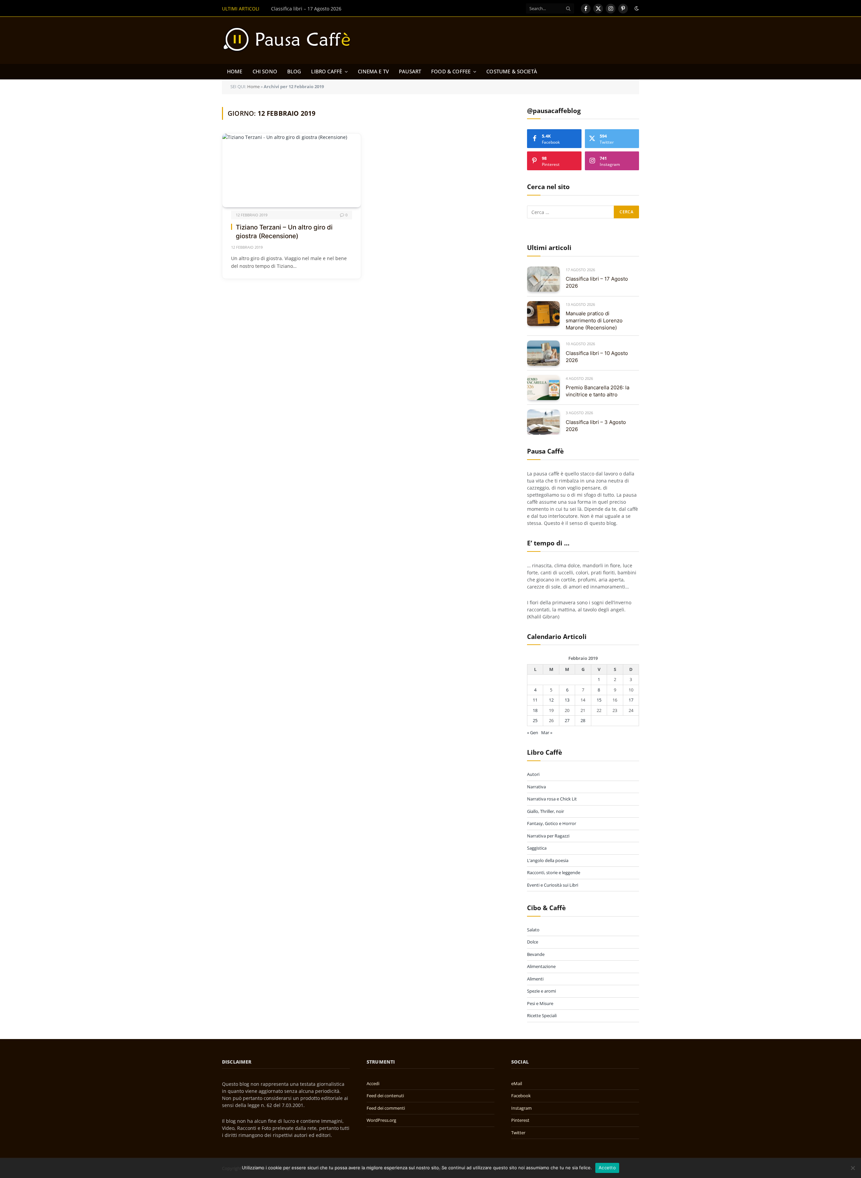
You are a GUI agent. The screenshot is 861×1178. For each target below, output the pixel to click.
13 (567, 700)
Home (234, 71)
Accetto (607, 1167)
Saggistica (537, 848)
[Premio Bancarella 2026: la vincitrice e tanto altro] (543, 387)
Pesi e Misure (540, 1003)
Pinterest (520, 1120)
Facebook (521, 1096)
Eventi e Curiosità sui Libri (552, 885)
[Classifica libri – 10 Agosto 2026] (543, 353)
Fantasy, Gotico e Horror (551, 823)
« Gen (532, 732)
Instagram (521, 1108)
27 (567, 720)
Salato (533, 930)
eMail (516, 1083)
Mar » (546, 732)
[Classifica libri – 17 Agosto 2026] (543, 279)
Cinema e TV (373, 71)
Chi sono (265, 71)
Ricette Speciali (542, 1015)
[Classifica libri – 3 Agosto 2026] (543, 422)
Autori (533, 774)
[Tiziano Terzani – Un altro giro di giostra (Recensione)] (291, 170)
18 (535, 710)
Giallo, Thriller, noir (545, 811)
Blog (294, 71)
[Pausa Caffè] (290, 40)
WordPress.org (381, 1120)
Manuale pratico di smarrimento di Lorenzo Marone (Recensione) (344, 9)
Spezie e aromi (541, 991)
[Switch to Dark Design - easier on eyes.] (636, 8)
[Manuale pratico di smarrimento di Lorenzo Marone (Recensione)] (543, 313)
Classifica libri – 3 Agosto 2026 (596, 425)
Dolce (532, 942)
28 (583, 720)
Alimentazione (541, 966)
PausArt (410, 71)
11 (535, 700)
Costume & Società (511, 71)
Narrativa (536, 787)
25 (535, 720)
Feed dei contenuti (385, 1096)
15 (599, 700)
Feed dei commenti (386, 1108)
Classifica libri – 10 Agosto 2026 (597, 356)
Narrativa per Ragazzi (548, 836)
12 (551, 700)
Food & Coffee (451, 71)
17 (631, 700)
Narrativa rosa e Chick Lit (552, 799)
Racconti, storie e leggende (553, 872)
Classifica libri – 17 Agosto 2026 (597, 282)
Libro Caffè (326, 71)
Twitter (518, 1133)
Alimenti (535, 979)
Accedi (373, 1083)
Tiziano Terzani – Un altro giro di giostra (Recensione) (284, 231)
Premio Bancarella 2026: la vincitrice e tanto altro (597, 391)
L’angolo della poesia (547, 860)
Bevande (536, 954)
